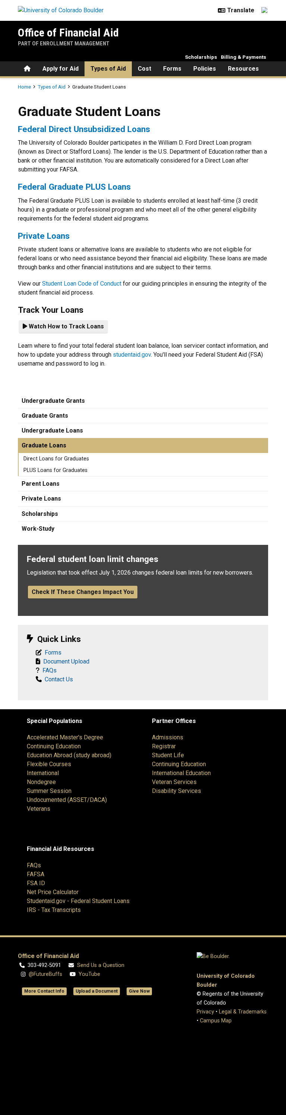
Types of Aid (108, 68)
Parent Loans (41, 483)
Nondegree (41, 781)
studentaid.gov (132, 354)
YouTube (89, 974)
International (43, 773)
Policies (204, 68)
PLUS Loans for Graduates (55, 470)
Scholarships (201, 57)
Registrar (164, 746)
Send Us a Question (100, 965)
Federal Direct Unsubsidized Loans (84, 129)
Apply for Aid (60, 68)
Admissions (167, 737)
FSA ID (36, 883)
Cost (144, 68)
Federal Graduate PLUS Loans (74, 187)
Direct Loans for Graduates (56, 459)
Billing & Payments (243, 57)
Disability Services (176, 790)
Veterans (38, 808)
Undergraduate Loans (52, 430)
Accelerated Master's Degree (65, 737)
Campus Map (216, 1021)
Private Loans (44, 236)
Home (24, 87)
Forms (172, 68)
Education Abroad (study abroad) (69, 755)
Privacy (205, 1012)
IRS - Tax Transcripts (54, 909)
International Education (181, 773)
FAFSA (35, 874)
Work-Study (38, 528)
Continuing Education (54, 746)
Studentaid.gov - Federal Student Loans (78, 900)
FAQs (49, 670)
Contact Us (59, 679)
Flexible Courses (49, 764)
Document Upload (66, 661)
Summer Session (49, 790)
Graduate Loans (44, 445)
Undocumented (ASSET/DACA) (67, 799)
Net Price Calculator (53, 892)
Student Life (168, 755)
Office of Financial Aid (68, 32)
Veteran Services (174, 781)
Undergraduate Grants (53, 400)
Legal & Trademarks (243, 1012)
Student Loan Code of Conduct (81, 283)
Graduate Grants (45, 415)
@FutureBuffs (45, 974)
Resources (243, 68)
